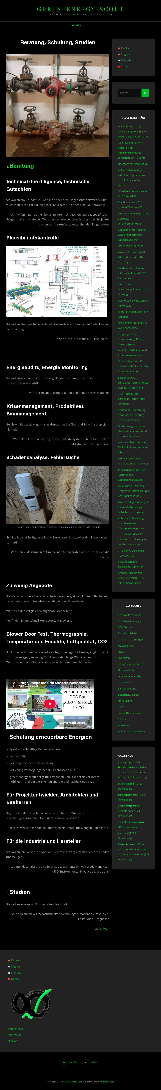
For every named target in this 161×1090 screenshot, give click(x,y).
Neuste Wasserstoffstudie (133, 164)
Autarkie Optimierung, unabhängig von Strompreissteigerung (131, 523)
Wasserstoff (125, 725)
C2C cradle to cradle (129, 615)
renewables (125, 682)
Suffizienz (123, 719)
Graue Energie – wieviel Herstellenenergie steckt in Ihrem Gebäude (132, 431)
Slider (121, 707)
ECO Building (125, 627)
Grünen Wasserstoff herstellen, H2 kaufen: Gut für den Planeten (133, 366)
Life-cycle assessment (130, 664)
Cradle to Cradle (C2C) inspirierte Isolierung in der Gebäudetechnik (132, 539)
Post (105, 928)
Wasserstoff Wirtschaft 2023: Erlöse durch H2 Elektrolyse (131, 257)
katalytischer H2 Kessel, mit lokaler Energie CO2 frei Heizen (132, 273)
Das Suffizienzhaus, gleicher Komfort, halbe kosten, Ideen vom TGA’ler (133, 131)
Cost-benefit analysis (130, 621)
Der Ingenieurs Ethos (130, 246)
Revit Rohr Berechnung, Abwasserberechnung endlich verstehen (132, 415)
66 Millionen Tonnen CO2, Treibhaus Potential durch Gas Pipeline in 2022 (133, 491)
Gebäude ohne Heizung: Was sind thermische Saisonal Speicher (132, 235)
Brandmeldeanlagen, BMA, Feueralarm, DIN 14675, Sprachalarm (131, 578)
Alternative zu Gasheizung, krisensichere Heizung (133, 289)
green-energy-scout (80, 9)
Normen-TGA (126, 670)
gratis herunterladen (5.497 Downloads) (130, 811)
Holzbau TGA (125, 645)
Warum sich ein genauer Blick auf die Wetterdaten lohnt (133, 447)
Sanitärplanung (127, 688)
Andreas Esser (107, 1081)
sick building (125, 701)
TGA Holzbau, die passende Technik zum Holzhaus (131, 399)
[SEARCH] (87, 25)
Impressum (14, 1035)
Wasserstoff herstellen (131, 731)
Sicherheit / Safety (128, 694)
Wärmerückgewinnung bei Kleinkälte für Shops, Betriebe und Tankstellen (133, 507)
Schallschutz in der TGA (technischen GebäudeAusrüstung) (131, 474)
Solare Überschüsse (130, 713)
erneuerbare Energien (131, 639)
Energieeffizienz (127, 633)
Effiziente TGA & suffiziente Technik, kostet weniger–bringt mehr (133, 382)
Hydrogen (124, 658)
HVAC (121, 651)
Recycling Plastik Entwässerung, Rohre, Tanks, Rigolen (131, 339)
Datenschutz (15, 1028)
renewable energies (129, 676)
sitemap (12, 1041)
